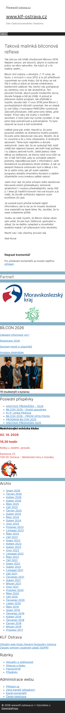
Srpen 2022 (13, 563)
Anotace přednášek (12, 352)
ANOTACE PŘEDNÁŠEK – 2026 (24, 406)
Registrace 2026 (10, 340)
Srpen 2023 (13, 540)
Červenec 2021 (15, 576)
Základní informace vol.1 (14, 334)
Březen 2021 (13, 583)
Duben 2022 (13, 566)
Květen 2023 (13, 543)
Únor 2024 (12, 523)
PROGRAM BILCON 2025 (21, 419)
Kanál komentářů (16, 693)
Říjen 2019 (12, 606)
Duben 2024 (13, 520)
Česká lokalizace (16, 696)
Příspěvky (12, 672)
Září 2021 (11, 573)
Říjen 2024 (12, 517)
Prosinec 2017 (14, 629)
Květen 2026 (13, 497)
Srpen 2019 (13, 610)
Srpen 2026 (13, 490)
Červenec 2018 (15, 620)
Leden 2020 (13, 603)
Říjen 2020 (12, 593)
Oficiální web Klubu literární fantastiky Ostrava (28, 644)
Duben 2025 (13, 513)
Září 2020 (12, 596)
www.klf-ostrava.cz (26, 16)
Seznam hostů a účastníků (16, 346)
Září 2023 (12, 537)
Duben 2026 (13, 500)
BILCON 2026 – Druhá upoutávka (26, 409)
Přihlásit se (12, 686)
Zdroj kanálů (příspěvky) (20, 689)
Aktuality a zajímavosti (19, 662)
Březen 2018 (13, 626)
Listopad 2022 (15, 553)
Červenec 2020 (15, 600)
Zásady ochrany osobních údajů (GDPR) (24, 647)
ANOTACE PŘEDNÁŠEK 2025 (23, 422)
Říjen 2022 (12, 557)
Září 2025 (12, 507)
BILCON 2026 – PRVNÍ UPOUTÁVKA (28, 416)
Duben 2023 (13, 547)
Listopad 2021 (14, 570)
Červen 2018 (13, 623)
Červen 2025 (14, 510)
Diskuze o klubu (15, 665)
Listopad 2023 (15, 530)
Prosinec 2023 (15, 527)
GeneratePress (10, 708)
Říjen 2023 (12, 533)
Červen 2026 (14, 493)
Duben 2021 (13, 580)
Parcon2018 (13, 668)
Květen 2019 (13, 616)
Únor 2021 (12, 586)
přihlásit (9, 264)
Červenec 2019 (15, 613)
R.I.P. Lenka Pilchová (18, 412)
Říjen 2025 (12, 504)
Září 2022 (12, 560)
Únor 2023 (12, 550)
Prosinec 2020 (15, 590)
